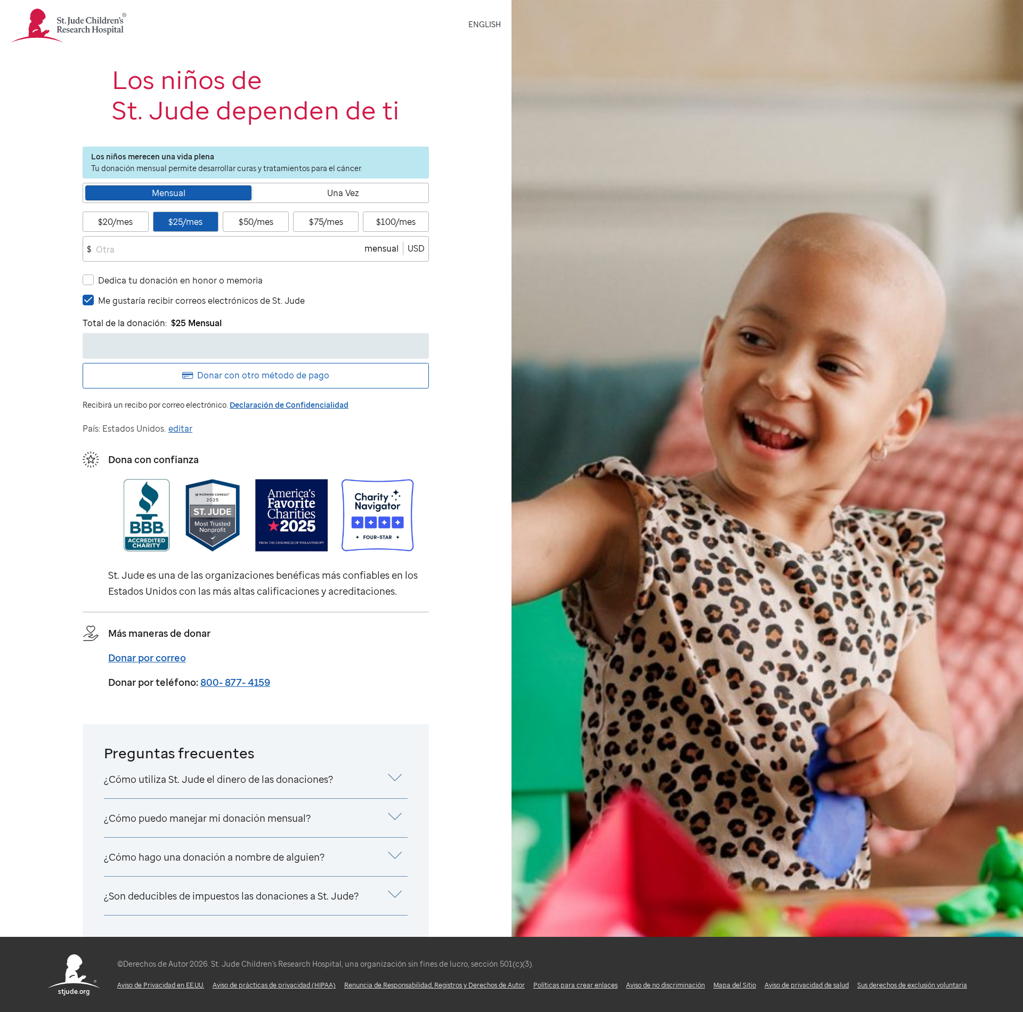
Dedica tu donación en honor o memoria (180, 280)
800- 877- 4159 (235, 682)
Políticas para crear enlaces (575, 985)
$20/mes (115, 222)
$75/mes (326, 222)
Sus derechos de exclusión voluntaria (912, 985)
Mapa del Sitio (734, 985)
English (484, 24)
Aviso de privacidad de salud (807, 985)
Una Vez (343, 193)
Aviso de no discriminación (665, 985)
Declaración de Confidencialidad (289, 405)
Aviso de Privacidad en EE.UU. (160, 985)
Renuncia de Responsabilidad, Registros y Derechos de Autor (434, 985)
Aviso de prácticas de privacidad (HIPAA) (274, 985)
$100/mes (396, 222)
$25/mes (185, 222)
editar (180, 428)
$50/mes (256, 222)
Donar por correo (147, 657)
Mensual (168, 193)
